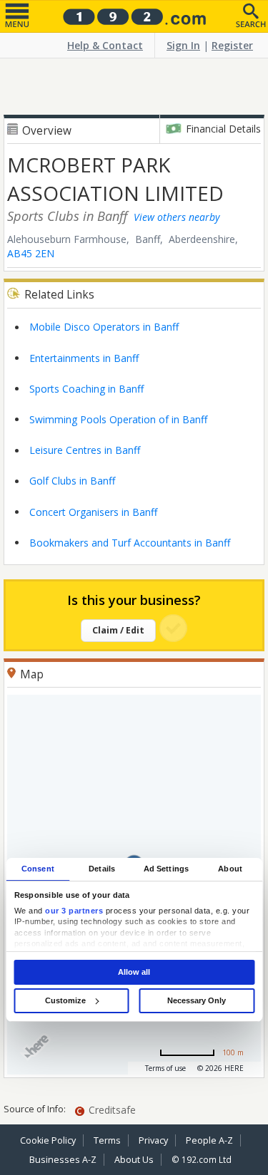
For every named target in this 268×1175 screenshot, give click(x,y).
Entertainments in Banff (84, 358)
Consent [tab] (37, 868)
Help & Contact (105, 45)
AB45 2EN (30, 253)
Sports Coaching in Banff (86, 388)
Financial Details (223, 128)
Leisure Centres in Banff (84, 450)
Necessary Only (196, 1000)
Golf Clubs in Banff (72, 480)
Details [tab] (102, 868)
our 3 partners (74, 910)
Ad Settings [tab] (166, 868)
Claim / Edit (118, 630)
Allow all (134, 972)
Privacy (153, 1140)
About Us (134, 1160)
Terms (107, 1140)
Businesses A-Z (62, 1160)
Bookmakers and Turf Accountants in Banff (129, 542)
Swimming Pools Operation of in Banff (118, 419)
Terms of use (165, 1068)
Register (232, 45)
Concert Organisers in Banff (93, 512)
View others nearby (176, 217)
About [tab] (230, 868)
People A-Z (209, 1140)
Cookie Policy (48, 1140)
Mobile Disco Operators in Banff (104, 326)
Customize (65, 1000)
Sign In (183, 45)
